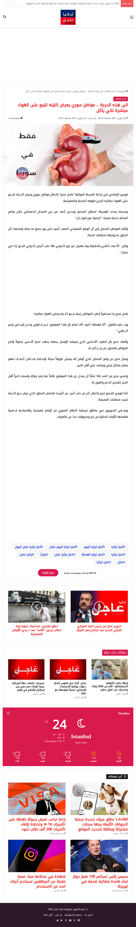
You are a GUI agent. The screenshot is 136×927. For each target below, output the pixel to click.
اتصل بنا (89, 915)
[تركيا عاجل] (68, 17)
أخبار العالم (110, 91)
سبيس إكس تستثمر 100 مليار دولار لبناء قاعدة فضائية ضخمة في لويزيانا (100, 881)
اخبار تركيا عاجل (64, 554)
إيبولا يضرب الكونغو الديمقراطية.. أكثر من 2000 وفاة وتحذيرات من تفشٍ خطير (110, 686)
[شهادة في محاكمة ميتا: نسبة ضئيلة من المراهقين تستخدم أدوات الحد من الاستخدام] (37, 856)
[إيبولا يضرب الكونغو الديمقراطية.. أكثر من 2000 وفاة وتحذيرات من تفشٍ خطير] (110, 669)
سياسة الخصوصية (73, 915)
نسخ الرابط (48, 572)
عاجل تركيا (103, 562)
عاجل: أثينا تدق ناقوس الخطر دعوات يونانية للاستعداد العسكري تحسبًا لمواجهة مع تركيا (70, 688)
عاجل (121, 562)
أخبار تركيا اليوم (93, 547)
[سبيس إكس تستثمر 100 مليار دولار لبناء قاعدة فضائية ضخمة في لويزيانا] (99, 856)
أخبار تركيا (117, 547)
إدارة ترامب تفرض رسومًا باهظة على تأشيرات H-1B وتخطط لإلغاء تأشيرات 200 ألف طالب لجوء (37, 824)
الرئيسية (121, 91)
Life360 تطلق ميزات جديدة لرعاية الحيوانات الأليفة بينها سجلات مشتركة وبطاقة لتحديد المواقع (73, 3)
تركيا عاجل (26, 554)
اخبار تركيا (117, 554)
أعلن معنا (48, 915)
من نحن (58, 915)
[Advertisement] (68, 55)
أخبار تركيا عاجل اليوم (28, 547)
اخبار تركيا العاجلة (92, 554)
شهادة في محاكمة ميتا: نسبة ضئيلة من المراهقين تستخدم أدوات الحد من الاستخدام (38, 881)
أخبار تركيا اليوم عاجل (63, 547)
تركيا (44, 554)
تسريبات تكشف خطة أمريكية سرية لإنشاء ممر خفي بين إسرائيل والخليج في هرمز (28, 686)
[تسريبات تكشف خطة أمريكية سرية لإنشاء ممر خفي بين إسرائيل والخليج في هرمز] (26, 669)
